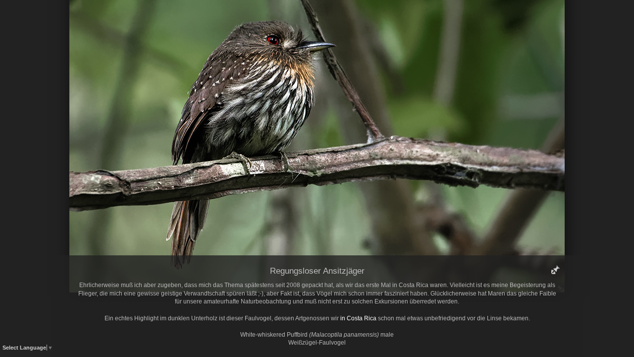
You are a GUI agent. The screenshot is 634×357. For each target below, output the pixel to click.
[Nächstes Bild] (388, 22)
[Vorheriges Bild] (245, 22)
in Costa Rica (358, 318)
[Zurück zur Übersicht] (275, 22)
